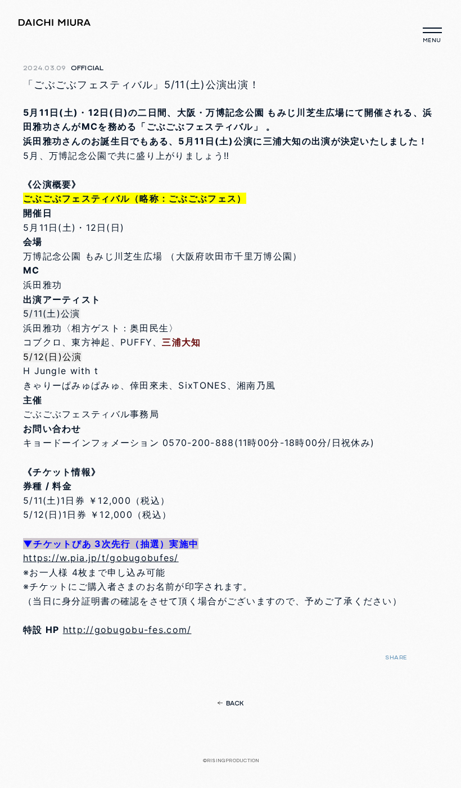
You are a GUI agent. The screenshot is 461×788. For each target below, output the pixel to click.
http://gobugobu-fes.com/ (127, 629)
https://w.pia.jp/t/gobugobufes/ (101, 557)
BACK (235, 703)
